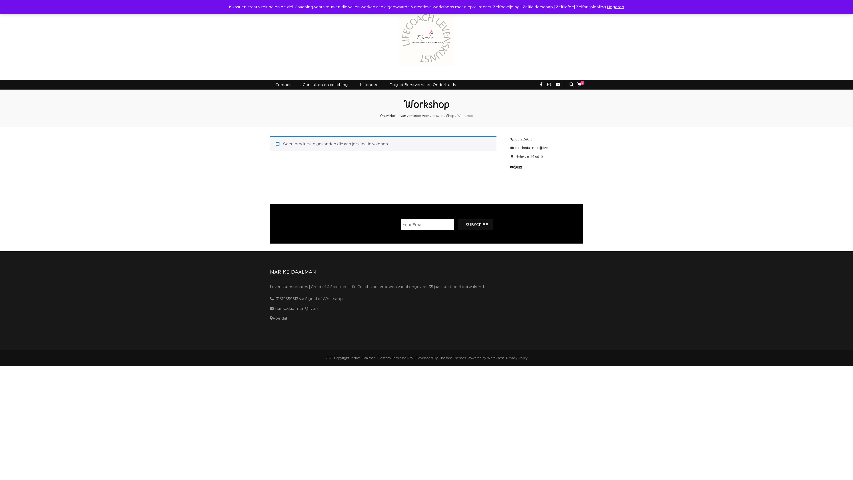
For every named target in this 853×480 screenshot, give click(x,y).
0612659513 (523, 139)
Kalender (369, 84)
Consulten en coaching (325, 84)
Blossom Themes (452, 358)
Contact (283, 84)
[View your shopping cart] (579, 84)
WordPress (495, 358)
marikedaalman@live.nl (533, 148)
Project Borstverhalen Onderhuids (423, 84)
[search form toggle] (572, 84)
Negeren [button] (615, 7)
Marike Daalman (363, 358)
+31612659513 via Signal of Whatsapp (308, 298)
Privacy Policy (517, 358)
